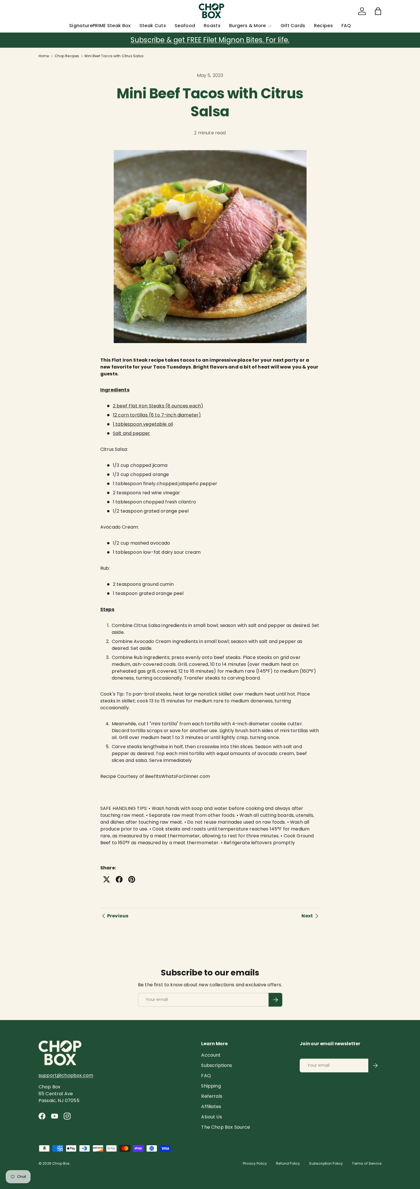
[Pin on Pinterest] (131, 879)
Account (211, 1055)
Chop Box (60, 1163)
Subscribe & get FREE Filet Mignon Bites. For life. (210, 40)
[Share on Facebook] (119, 879)
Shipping (211, 1086)
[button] (378, 11)
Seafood (185, 25)
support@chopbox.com (66, 1075)
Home (44, 56)
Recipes (323, 25)
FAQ (346, 25)
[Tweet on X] (106, 879)
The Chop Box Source (225, 1127)
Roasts (212, 25)
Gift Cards (293, 25)
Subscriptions (216, 1065)
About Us (211, 1117)
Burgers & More (247, 25)
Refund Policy (288, 1163)
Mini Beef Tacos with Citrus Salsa (114, 56)
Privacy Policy (255, 1163)
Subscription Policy (326, 1163)
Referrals (211, 1096)
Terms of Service (366, 1163)
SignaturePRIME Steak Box (100, 25)
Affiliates (211, 1106)
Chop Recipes (67, 56)
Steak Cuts (152, 25)
